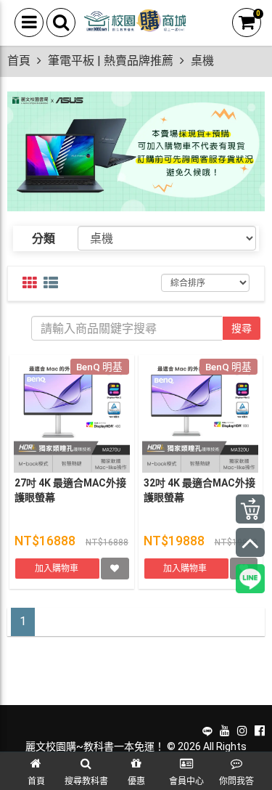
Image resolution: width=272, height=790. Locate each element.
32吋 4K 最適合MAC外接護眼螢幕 (199, 490)
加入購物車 (58, 568)
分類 (43, 238)
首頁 (18, 61)
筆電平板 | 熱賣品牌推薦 (110, 61)
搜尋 (241, 328)
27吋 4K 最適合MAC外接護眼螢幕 (70, 490)
